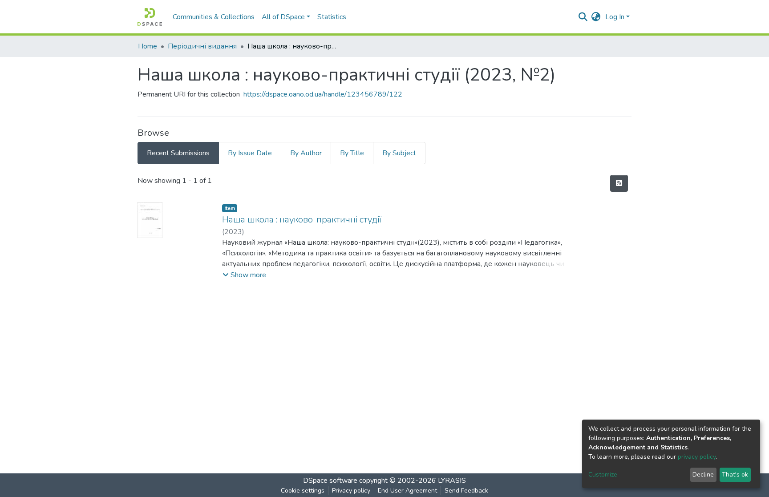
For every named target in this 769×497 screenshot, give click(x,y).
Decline (703, 474)
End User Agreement (407, 490)
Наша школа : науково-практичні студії (301, 220)
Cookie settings (302, 490)
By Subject (399, 153)
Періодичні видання (202, 46)
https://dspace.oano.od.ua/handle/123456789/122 (322, 94)
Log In (614, 17)
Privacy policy (351, 490)
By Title (352, 153)
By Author (306, 153)
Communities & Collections (214, 17)
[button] (596, 17)
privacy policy (697, 457)
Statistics (331, 17)
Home (147, 46)
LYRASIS (452, 480)
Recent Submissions (178, 153)
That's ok (735, 474)
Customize (602, 474)
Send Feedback (466, 490)
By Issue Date (250, 153)
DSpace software (330, 480)
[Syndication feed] (619, 183)
